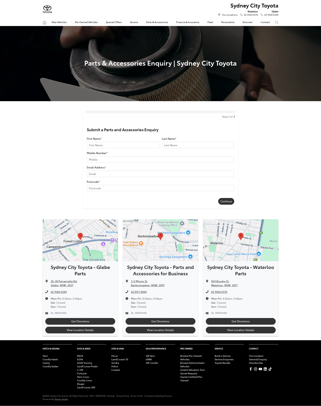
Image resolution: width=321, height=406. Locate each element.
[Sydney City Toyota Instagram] (256, 369)
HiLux (114, 355)
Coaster (115, 369)
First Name (94, 138)
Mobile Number (97, 153)
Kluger (80, 383)
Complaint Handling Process (158, 395)
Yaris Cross (83, 376)
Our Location (256, 355)
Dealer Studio (61, 399)
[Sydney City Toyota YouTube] (261, 369)
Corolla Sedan (50, 366)
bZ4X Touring (84, 362)
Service (134, 22)
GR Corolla (152, 362)
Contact (265, 22)
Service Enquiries (224, 359)
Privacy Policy (122, 395)
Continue (226, 201)
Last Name (169, 138)
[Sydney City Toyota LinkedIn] (265, 369)
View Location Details (80, 330)
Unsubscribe (256, 362)
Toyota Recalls (222, 362)
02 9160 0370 (251, 14)
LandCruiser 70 (119, 359)
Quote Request (188, 373)
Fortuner (82, 373)
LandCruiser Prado (87, 366)
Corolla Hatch (50, 359)
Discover (247, 22)
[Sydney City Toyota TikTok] (270, 369)
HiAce (114, 366)
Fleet (210, 22)
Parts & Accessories (157, 22)
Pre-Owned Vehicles (86, 22)
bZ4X (80, 359)
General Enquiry (258, 359)
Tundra (115, 362)
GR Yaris (150, 355)
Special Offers (114, 22)
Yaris (45, 355)
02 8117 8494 (139, 292)
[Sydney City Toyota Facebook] (251, 369)
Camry (46, 362)
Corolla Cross (84, 380)
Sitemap (111, 395)
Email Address (96, 167)
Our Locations (230, 14)
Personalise (227, 22)
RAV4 (80, 355)
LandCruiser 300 (86, 387)
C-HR (80, 369)
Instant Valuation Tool (192, 369)
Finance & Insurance (187, 22)
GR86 (149, 359)
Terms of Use (137, 395)
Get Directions (80, 321)
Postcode (93, 181)
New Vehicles (59, 22)
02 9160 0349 (271, 14)
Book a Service (223, 355)
